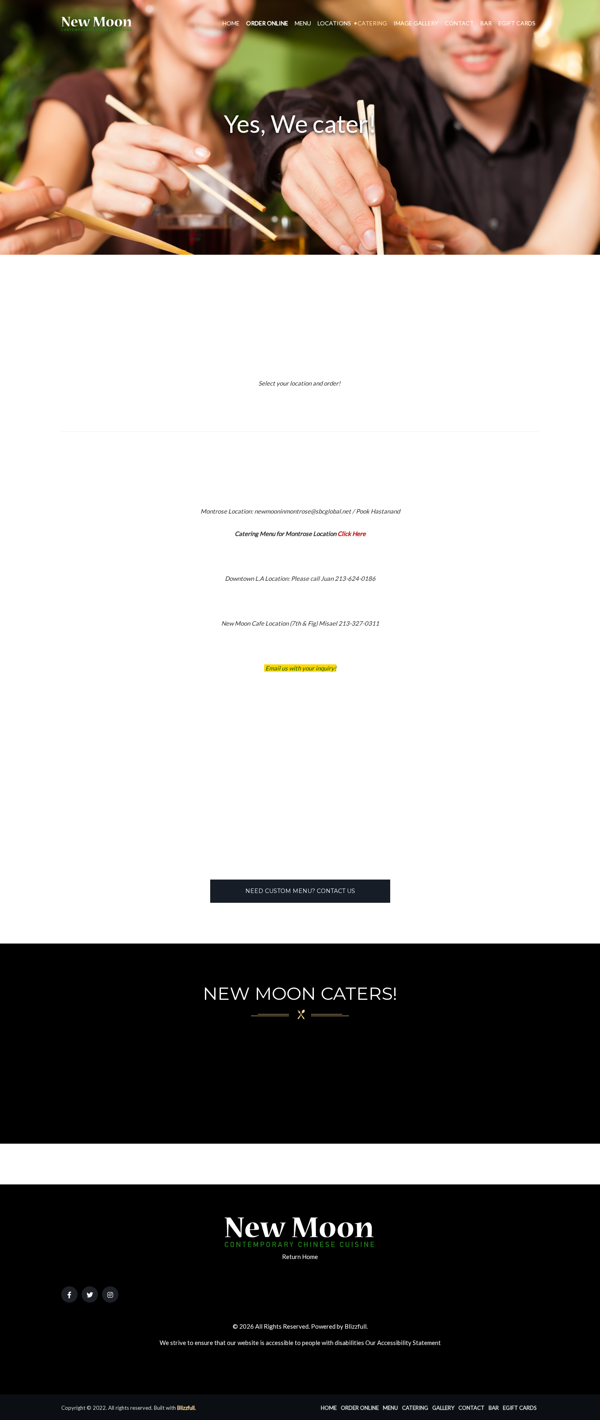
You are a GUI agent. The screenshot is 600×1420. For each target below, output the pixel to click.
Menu (303, 23)
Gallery (443, 1408)
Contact (459, 23)
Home (231, 23)
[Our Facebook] (69, 1294)
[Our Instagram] (110, 1294)
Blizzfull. (186, 1408)
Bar (486, 23)
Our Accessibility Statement (403, 1342)
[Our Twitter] (90, 1294)
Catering (372, 23)
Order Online (267, 23)
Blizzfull (355, 1326)
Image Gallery (415, 23)
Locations (334, 23)
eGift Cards (517, 23)
